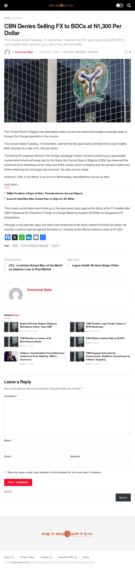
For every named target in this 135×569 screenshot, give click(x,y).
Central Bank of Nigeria (35, 245)
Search (8, 491)
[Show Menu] (6, 5)
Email (8, 456)
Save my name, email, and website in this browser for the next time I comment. (55, 472)
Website (75, 456)
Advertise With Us (67, 557)
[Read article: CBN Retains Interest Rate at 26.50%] (77, 342)
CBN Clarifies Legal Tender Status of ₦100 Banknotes (106, 325)
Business (17, 17)
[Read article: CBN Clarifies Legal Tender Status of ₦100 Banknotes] (77, 327)
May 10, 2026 (94, 364)
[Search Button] (129, 5)
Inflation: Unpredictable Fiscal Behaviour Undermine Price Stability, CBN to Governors (42, 356)
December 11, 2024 (49, 51)
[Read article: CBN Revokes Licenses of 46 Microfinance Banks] (11, 342)
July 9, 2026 (93, 331)
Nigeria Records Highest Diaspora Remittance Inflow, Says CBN (38, 325)
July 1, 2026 (27, 346)
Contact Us (46, 557)
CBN (15, 245)
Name (8, 440)
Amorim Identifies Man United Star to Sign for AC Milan (41, 199)
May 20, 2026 (94, 343)
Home (7, 17)
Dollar (55, 245)
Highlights (80, 51)
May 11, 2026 (28, 364)
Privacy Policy (27, 557)
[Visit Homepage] (62, 5)
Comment (11, 396)
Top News (93, 51)
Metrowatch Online (21, 562)
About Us (9, 557)
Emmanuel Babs (24, 51)
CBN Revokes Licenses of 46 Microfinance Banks (35, 339)
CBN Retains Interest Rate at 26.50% (105, 338)
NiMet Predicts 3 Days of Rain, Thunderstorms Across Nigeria (45, 193)
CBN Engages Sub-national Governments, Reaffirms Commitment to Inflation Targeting (108, 356)
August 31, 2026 (29, 331)
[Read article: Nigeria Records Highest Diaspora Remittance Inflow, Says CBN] (11, 327)
